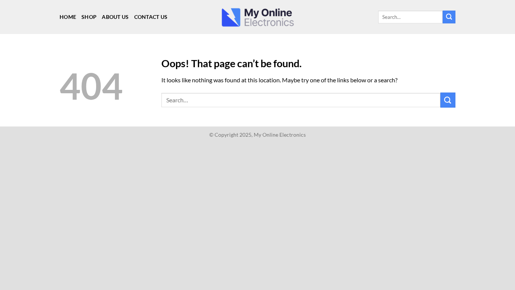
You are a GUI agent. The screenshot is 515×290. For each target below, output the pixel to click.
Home (68, 17)
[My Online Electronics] (257, 17)
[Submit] (449, 17)
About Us (115, 17)
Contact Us (151, 17)
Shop (89, 17)
